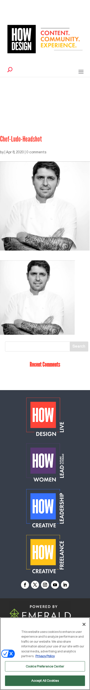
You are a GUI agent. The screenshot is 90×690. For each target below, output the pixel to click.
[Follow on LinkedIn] (65, 585)
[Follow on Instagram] (45, 585)
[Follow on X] (35, 585)
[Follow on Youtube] (55, 585)
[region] (45, 653)
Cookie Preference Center (45, 666)
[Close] (84, 624)
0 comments (36, 152)
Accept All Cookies (45, 680)
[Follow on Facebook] (25, 585)
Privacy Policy (45, 656)
